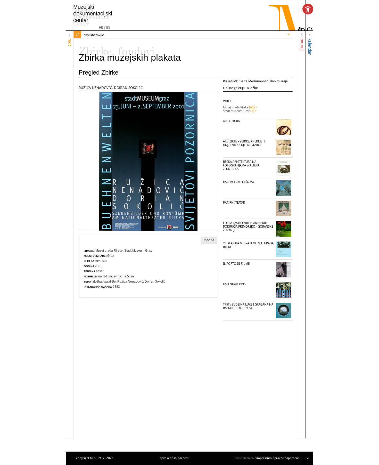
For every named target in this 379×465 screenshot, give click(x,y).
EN (108, 27)
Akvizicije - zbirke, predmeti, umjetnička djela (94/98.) (244, 143)
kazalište (109, 281)
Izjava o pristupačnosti (174, 458)
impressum (264, 458)
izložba (97, 281)
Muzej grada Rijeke (109, 250)
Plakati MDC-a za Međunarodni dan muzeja (255, 81)
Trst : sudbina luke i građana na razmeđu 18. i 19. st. (248, 306)
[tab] (209, 240)
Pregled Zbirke (98, 72)
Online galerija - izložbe (240, 88)
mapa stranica (244, 458)
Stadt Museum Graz (138, 250)
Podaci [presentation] (209, 239)
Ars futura (231, 121)
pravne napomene (286, 458)
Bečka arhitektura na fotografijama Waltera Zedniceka (241, 165)
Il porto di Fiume (236, 264)
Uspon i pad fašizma (238, 182)
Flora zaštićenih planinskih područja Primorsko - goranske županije (248, 226)
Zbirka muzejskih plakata (130, 57)
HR (101, 27)
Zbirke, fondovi (117, 49)
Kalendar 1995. (234, 284)
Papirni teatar (234, 202)
